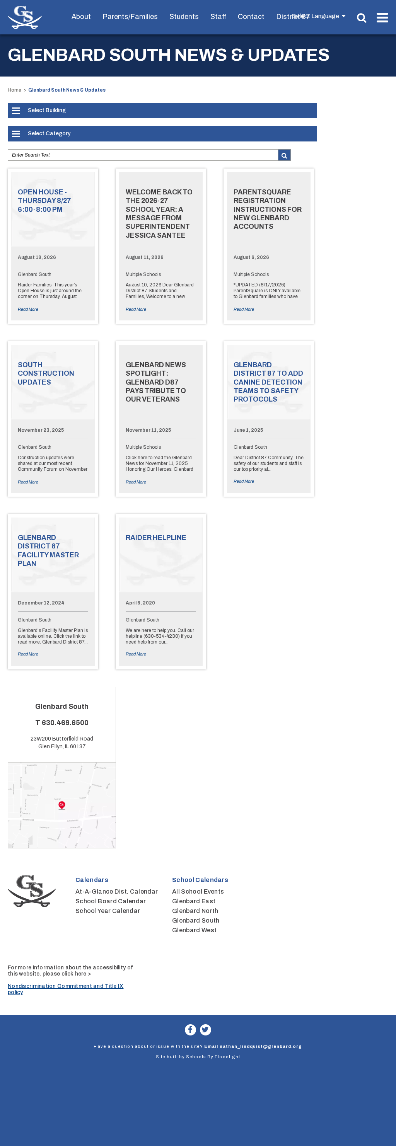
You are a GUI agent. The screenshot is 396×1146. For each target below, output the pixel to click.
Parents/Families (130, 16)
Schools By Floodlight (213, 1056)
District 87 (293, 16)
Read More (28, 309)
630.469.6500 (65, 723)
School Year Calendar (107, 911)
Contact (251, 16)
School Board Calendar (110, 901)
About (81, 16)
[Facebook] (190, 1029)
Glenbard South (195, 920)
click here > (76, 974)
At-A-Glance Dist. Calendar (116, 891)
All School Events (198, 891)
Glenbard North (195, 911)
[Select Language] (318, 16)
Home (14, 90)
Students (184, 16)
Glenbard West (194, 930)
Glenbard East (193, 901)
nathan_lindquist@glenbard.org (261, 1046)
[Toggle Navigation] (382, 17)
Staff (218, 16)
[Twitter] (205, 1029)
